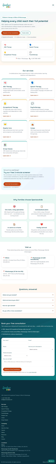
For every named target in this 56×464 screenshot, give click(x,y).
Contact (3, 439)
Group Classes (4, 420)
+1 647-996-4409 (32, 372)
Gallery (3, 432)
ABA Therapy (4, 406)
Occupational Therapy (6, 411)
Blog (2, 437)
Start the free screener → (12, 184)
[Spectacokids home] (6, 6)
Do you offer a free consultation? (12, 311)
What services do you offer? (11, 300)
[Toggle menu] (53, 5)
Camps (3, 417)
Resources (3, 434)
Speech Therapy (5, 409)
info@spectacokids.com (6, 399)
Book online (25, 33)
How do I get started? (9, 305)
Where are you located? (10, 295)
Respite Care (4, 415)
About (2, 425)
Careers (3, 430)
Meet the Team (5, 428)
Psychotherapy (4, 413)
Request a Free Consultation (10, 33)
